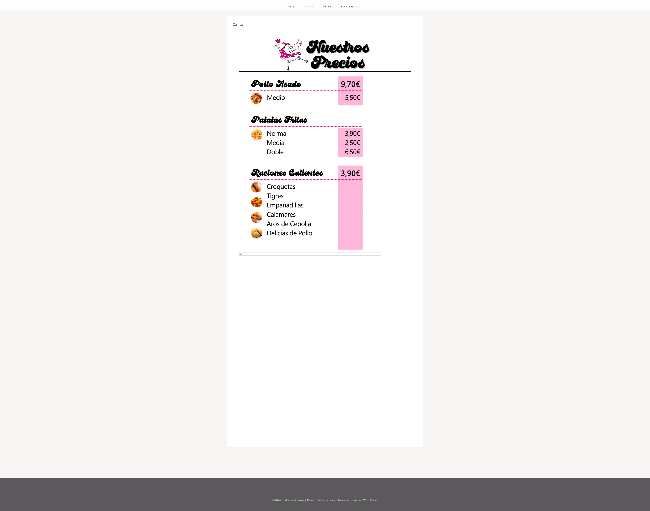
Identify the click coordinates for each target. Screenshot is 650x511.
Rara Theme (338, 500)
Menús (327, 6)
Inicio (292, 6)
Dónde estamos (351, 6)
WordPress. (370, 500)
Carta (309, 6)
